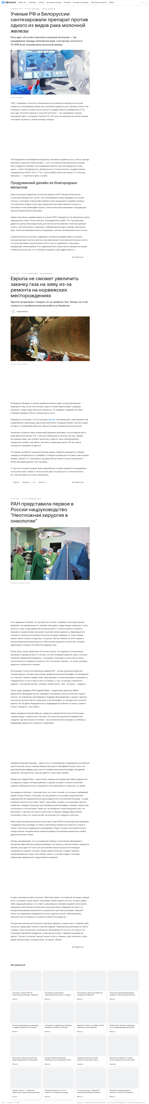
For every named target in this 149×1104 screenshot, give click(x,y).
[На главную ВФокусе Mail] (10, 2)
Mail (3, 1102)
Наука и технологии (48, 8)
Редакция (80, 1102)
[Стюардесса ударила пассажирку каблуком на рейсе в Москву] (58, 1018)
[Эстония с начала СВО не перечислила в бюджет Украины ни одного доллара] (26, 986)
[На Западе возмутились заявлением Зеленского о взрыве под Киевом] (58, 986)
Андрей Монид (22, 311)
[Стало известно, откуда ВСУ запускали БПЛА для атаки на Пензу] (91, 1083)
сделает (52, 419)
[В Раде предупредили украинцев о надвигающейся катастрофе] (26, 1018)
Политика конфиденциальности (136, 1102)
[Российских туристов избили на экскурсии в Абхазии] (91, 986)
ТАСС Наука (35, 8)
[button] (50, 72)
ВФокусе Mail (33, 273)
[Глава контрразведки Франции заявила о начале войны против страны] (123, 986)
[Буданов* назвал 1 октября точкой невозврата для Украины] (91, 1018)
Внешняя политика (46, 273)
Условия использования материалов (95, 1102)
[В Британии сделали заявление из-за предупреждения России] (123, 1018)
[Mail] (3, 2)
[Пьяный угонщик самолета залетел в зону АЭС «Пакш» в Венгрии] (123, 1083)
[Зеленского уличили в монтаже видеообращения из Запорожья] (26, 1051)
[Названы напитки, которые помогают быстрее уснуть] (91, 1051)
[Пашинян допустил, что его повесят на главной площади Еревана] (58, 1083)
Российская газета (35, 498)
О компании (9, 1102)
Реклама (17, 1102)
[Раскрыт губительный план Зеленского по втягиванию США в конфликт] (58, 1051)
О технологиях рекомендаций (116, 1102)
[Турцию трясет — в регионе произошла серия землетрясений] (26, 1083)
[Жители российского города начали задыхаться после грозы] (123, 1051)
